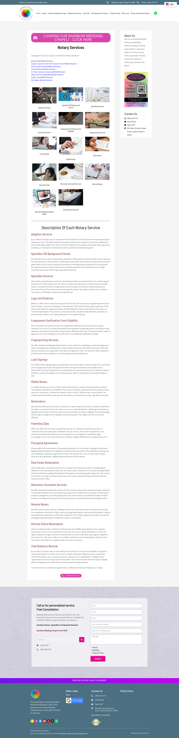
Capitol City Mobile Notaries (42, 77)
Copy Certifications (42, 298)
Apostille (86, 13)
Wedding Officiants (75, 13)
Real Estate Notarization (45, 462)
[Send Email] (92, 700)
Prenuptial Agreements (44, 443)
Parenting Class (40, 423)
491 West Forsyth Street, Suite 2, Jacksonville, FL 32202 (136, 131)
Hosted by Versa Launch (140, 733)
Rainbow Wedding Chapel (57, 13)
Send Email (131, 122)
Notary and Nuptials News (140, 13)
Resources (125, 13)
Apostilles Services (42, 276)
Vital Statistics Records (44, 546)
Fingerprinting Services (44, 340)
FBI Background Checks (99, 13)
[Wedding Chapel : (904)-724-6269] (108, 2)
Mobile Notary (39, 381)
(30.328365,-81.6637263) (100, 715)
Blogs (68, 695)
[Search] (81, 639)
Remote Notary (40, 504)
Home (38, 13)
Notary (44, 13)
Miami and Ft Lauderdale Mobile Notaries (47, 75)
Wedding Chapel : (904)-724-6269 (123, 2)
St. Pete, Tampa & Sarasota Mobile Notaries (48, 72)
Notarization (38, 401)
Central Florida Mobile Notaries (43, 69)
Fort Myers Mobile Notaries (41, 80)
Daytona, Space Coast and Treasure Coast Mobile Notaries (54, 64)
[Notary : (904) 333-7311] (138, 2)
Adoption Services (41, 234)
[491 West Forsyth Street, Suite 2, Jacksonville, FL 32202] (92, 708)
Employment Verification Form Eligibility (54, 320)
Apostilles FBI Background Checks (50, 254)
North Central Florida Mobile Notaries (46, 66)
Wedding (95, 650)
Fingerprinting (115, 13)
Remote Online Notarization (47, 524)
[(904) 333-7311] (38, 649)
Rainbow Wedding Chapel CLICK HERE (52, 630)
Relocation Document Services (49, 485)
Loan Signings (39, 359)
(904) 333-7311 (132, 118)
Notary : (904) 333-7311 (149, 2)
